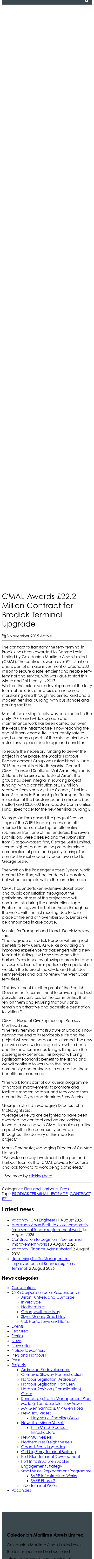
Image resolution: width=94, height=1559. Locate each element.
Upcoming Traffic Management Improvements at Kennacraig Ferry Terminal (43, 1263)
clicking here (40, 1175)
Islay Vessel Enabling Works (55, 1417)
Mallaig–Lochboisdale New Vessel (51, 1403)
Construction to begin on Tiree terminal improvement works (47, 1242)
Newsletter (21, 1345)
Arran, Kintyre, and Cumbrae (47, 1297)
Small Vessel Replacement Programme (56, 1471)
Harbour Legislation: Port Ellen (48, 1384)
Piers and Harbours (41, 1188)
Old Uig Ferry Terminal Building (48, 1451)
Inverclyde (31, 1302)
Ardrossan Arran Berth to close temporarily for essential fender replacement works (50, 1227)
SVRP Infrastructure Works (54, 1475)
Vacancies (21, 1490)
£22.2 (7, 1198)
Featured (20, 1331)
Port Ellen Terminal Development (50, 1456)
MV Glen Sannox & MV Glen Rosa (52, 1408)
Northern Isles (33, 1306)
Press (64, 1188)
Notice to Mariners (28, 1350)
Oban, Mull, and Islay (40, 1311)
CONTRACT (80, 1193)
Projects (19, 1364)
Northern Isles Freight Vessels (46, 1442)
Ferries (17, 1335)
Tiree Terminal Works (39, 1485)
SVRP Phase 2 (43, 1480)
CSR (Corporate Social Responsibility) (45, 1292)
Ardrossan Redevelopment (45, 1369)
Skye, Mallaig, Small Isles (43, 1316)
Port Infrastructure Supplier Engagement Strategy (45, 1464)
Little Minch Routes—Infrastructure (49, 1430)
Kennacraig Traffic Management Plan (56, 1398)
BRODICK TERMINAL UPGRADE (40, 1193)
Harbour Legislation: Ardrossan (49, 1379)
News (16, 1340)
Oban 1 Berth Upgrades (43, 1446)
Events (17, 1326)
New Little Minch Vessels (42, 1422)
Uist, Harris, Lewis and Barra (45, 1321)
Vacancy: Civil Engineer (33, 1220)
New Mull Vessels (36, 1437)
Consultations (24, 1287)
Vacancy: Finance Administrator (41, 1249)
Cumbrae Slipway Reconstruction (52, 1374)
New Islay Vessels (36, 1413)
